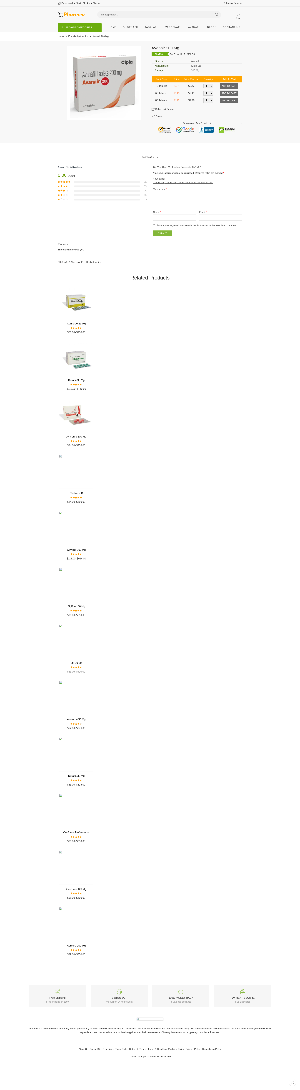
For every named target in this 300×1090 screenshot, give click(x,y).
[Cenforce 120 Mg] (76, 868)
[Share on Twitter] (167, 116)
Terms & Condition (157, 1049)
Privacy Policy (193, 1049)
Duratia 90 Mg (76, 380)
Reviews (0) (150, 156)
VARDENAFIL (173, 27)
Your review (160, 189)
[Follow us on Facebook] (147, 1041)
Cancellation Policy (211, 1049)
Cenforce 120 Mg (76, 889)
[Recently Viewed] (292, 1082)
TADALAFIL (152, 27)
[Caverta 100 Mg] (76, 528)
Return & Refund (137, 1049)
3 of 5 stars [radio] (183, 182)
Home (61, 36)
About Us (83, 1049)
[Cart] (238, 14)
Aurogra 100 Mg (76, 945)
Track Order (121, 1049)
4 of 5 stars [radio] (195, 182)
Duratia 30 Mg (76, 775)
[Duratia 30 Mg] (76, 754)
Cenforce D (76, 493)
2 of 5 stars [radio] (171, 182)
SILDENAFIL (131, 27)
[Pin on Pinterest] (179, 116)
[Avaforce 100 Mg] (76, 415)
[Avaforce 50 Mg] (76, 698)
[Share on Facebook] (173, 116)
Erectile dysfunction (78, 36)
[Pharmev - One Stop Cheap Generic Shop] (71, 15)
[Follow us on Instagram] (158, 1041)
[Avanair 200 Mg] (104, 83)
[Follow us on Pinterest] (153, 1041)
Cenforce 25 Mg (76, 323)
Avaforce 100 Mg (76, 436)
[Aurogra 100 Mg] (76, 924)
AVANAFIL (194, 27)
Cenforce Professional (76, 832)
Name (157, 212)
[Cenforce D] (76, 472)
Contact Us (95, 1049)
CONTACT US (231, 27)
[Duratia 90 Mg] (76, 359)
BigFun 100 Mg (76, 606)
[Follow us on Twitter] (142, 1041)
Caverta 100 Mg (76, 549)
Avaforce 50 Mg (76, 719)
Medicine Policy (176, 1049)
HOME (113, 27)
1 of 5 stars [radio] (159, 182)
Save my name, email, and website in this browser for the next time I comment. (197, 225)
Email (203, 212)
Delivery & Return (164, 109)
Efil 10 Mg (76, 662)
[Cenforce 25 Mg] (76, 302)
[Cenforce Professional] (76, 811)
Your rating (158, 179)
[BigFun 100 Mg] (76, 585)
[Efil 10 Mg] (76, 641)
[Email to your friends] (186, 116)
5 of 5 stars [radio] (207, 182)
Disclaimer (108, 1049)
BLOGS (211, 27)
